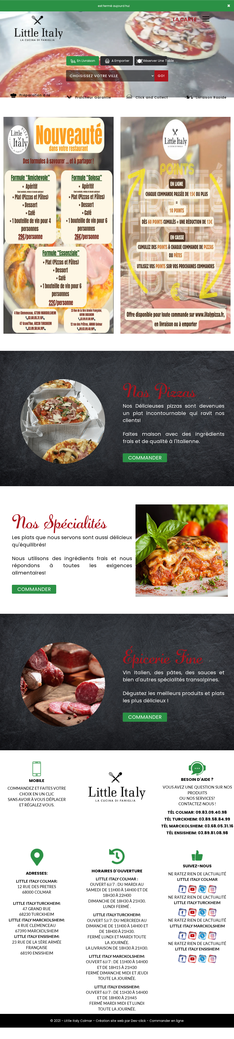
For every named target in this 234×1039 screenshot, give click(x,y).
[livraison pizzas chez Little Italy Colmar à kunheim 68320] (63, 684)
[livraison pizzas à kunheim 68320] (63, 421)
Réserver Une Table (154, 60)
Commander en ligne (166, 1020)
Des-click (138, 1020)
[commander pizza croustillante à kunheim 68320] (13, 95)
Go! (161, 75)
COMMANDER (145, 457)
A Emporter (120, 60)
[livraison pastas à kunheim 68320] (184, 556)
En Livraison (85, 60)
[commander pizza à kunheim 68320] (129, 97)
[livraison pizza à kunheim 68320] (38, 18)
